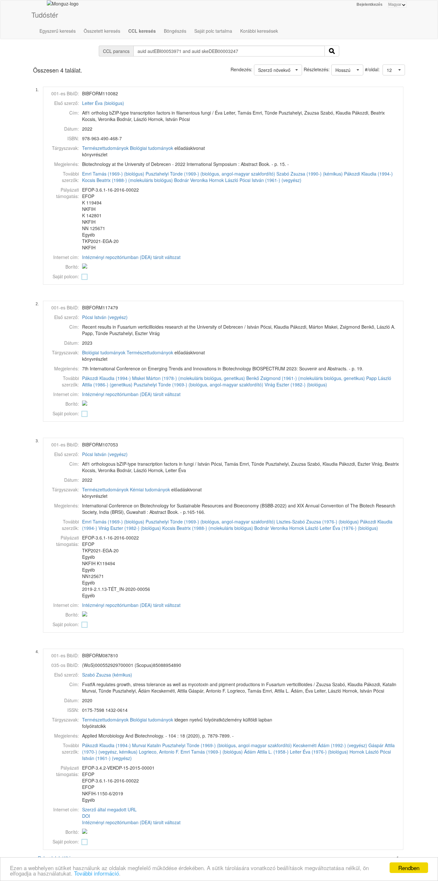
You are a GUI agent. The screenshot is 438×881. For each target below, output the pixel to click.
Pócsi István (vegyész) (105, 317)
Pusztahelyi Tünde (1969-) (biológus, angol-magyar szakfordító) (210, 173)
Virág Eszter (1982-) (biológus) (296, 384)
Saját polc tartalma (213, 31)
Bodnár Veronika (191, 180)
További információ (96, 873)
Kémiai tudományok (150, 489)
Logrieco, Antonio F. (159, 751)
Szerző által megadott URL (109, 809)
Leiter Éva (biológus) (103, 103)
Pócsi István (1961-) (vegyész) (270, 180)
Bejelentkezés (370, 4)
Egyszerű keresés (57, 31)
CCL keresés (142, 31)
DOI (86, 816)
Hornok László (223, 180)
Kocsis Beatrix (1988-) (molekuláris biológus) (127, 180)
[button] (394, 70)
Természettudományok (105, 148)
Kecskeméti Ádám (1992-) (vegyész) (330, 745)
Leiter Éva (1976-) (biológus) (349, 528)
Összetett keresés (102, 31)
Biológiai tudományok (151, 148)
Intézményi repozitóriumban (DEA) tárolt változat (131, 257)
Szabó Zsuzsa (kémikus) (107, 674)
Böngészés (175, 31)
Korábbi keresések (259, 31)
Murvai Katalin (146, 745)
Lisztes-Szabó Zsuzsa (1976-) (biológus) (317, 521)
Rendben (408, 868)
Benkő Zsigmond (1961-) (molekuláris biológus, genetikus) (305, 378)
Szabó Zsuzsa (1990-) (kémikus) (309, 173)
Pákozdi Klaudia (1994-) (368, 173)
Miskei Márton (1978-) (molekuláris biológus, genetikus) (188, 378)
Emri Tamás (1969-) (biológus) (113, 173)
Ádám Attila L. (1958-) (266, 751)
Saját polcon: (66, 276)
